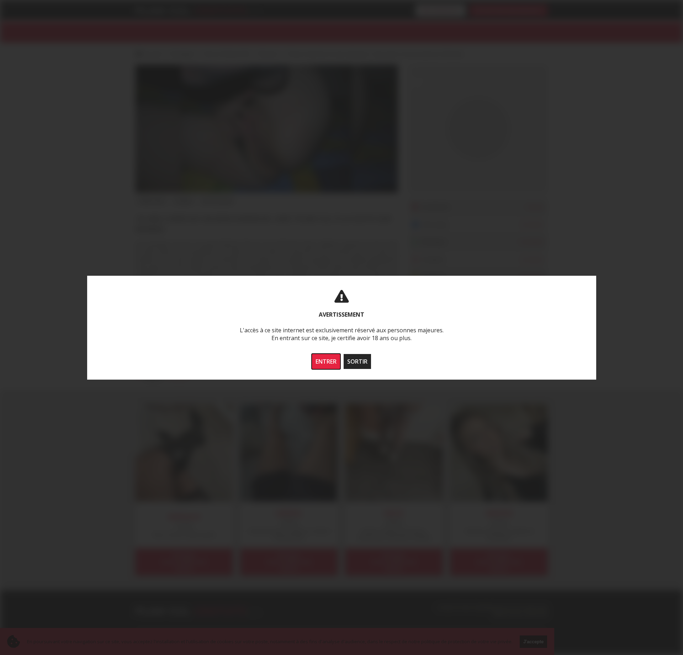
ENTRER (326, 361)
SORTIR (357, 361)
